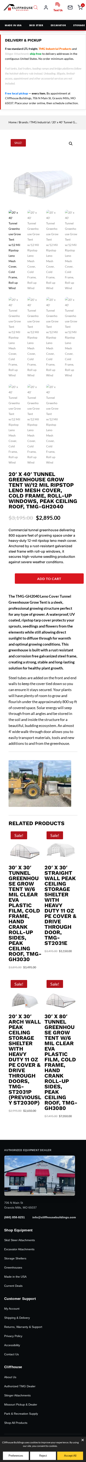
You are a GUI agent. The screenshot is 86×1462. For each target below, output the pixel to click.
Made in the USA (15, 1276)
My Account (11, 1308)
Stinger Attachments (17, 1395)
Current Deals (13, 1285)
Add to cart (49, 579)
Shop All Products (15, 1422)
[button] (71, 143)
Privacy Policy (13, 1336)
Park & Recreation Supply (21, 1413)
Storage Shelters (15, 1258)
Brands (23, 122)
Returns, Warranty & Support (23, 1327)
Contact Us (11, 1354)
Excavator (58, 25)
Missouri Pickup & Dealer (20, 1404)
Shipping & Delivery (17, 1317)
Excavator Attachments (19, 1249)
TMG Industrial (40, 122)
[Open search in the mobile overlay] (36, 7)
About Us (10, 1377)
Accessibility (12, 1345)
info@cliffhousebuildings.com (54, 1217)
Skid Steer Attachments (19, 1240)
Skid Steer (36, 25)
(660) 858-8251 (14, 1217)
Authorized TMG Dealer (19, 1386)
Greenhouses (13, 1267)
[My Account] (45, 7)
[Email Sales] (70, 7)
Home (12, 122)
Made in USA (13, 25)
